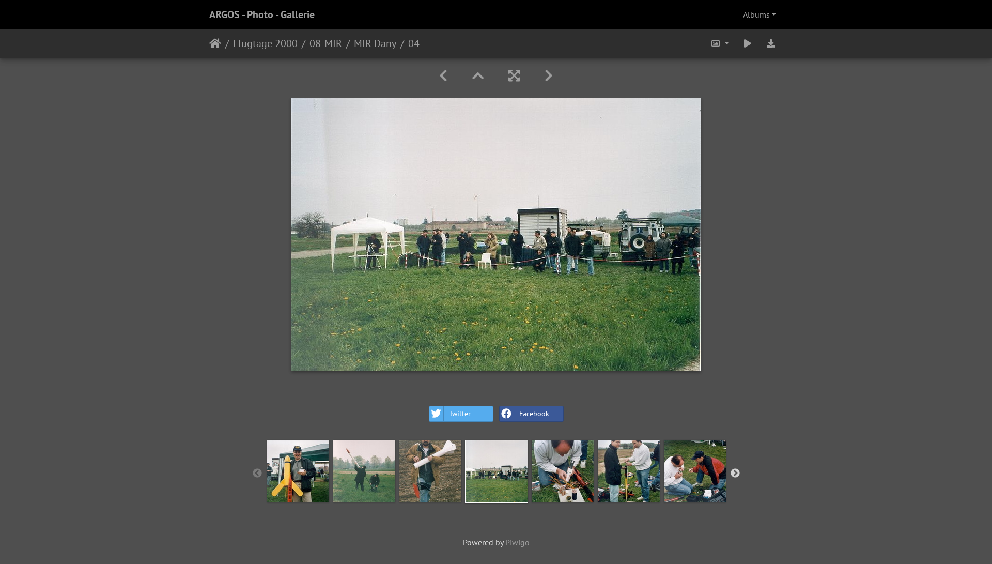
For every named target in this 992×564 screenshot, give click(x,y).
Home (215, 43)
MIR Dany (375, 43)
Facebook (534, 413)
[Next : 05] (548, 75)
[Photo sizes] (720, 43)
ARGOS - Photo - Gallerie (262, 14)
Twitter (460, 413)
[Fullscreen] (514, 75)
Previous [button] (257, 473)
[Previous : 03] (443, 75)
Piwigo (517, 542)
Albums (756, 14)
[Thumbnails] (478, 75)
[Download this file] (771, 43)
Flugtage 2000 (265, 43)
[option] (298, 471)
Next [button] (735, 473)
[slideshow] (748, 43)
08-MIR (325, 43)
